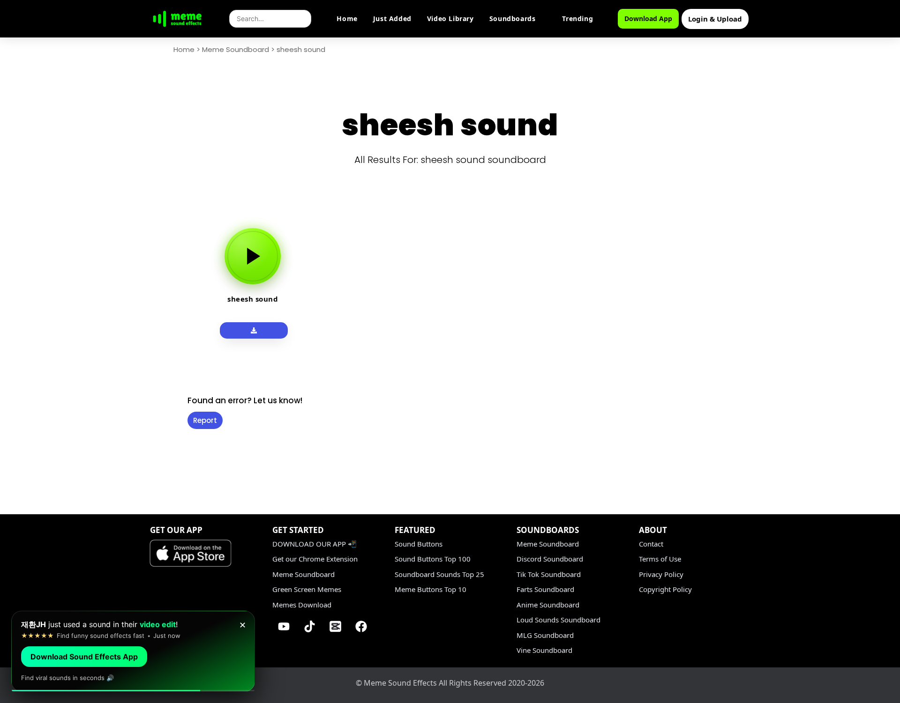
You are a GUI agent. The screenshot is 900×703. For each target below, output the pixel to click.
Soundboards (512, 18)
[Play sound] (253, 256)
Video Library (450, 18)
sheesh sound (252, 298)
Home (347, 18)
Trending (577, 18)
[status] (133, 651)
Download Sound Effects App (84, 656)
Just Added (392, 18)
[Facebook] (361, 626)
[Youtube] (284, 626)
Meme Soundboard (235, 49)
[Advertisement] (126, 356)
